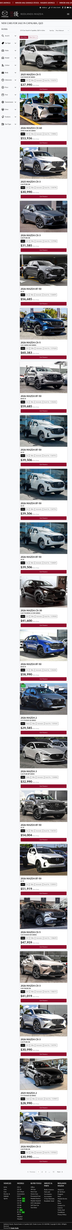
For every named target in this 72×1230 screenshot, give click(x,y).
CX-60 (19, 1201)
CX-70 (19, 1203)
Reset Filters (23, 37)
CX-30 (19, 1189)
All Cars (33, 1189)
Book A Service (49, 1190)
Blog (59, 1201)
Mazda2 (19, 1217)
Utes (5, 1189)
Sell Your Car (35, 1205)
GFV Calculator (35, 1203)
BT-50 (19, 1212)
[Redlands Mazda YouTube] (68, 7)
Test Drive (34, 1207)
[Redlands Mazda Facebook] (63, 7)
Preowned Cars (35, 1196)
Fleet (59, 1196)
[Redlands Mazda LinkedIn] (70, 7)
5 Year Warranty (49, 1199)
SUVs (5, 1187)
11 (53, 1172)
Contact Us (61, 1205)
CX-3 (18, 1187)
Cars (5, 1192)
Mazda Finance (35, 1198)
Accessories (48, 1196)
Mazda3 (19, 1219)
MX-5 (19, 1214)
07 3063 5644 (55, 7)
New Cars (34, 1192)
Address (44, 7)
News (59, 1203)
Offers (33, 1187)
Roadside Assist (49, 1201)
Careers (60, 1208)
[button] (68, 14)
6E (18, 1210)
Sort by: (52, 30)
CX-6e (19, 1198)
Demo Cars (34, 1194)
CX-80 (19, 1205)
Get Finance (44, 89)
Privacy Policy (62, 1214)
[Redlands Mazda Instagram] (65, 7)
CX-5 (18, 1196)
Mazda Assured (36, 1201)
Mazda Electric (62, 1199)
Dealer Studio (15, 1228)
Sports (6, 1198)
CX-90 (19, 1207)
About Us (61, 1190)
